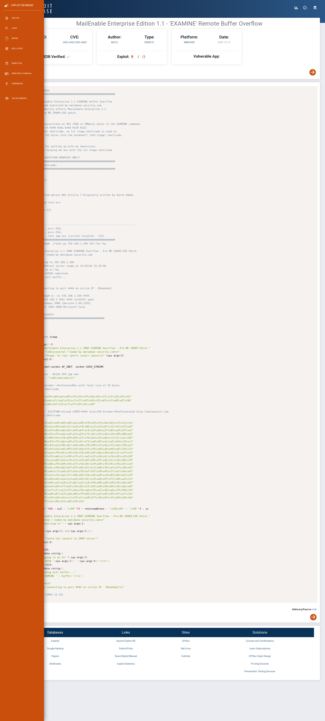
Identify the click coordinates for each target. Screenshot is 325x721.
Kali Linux (186, 648)
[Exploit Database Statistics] (296, 8)
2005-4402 (81, 42)
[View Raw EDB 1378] (144, 57)
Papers (55, 656)
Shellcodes (55, 663)
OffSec (186, 641)
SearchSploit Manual (126, 656)
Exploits (55, 641)
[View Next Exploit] (312, 72)
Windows (189, 42)
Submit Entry (126, 648)
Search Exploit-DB (125, 641)
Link (314, 609)
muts (114, 42)
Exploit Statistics (126, 663)
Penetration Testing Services (259, 671)
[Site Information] (306, 8)
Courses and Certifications (260, 641)
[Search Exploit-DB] (315, 8)
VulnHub (185, 656)
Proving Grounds (260, 663)
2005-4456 (69, 42)
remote (149, 42)
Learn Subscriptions (259, 648)
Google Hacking (55, 648)
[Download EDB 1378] (133, 57)
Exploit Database (22, 5)
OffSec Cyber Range (260, 656)
